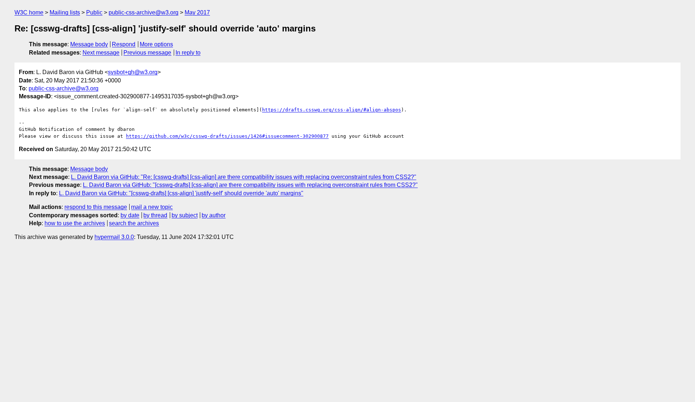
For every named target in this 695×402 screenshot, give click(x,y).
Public (94, 12)
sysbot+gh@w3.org (132, 72)
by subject (185, 215)
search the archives (134, 223)
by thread (155, 215)
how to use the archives (75, 223)
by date (130, 215)
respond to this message (95, 207)
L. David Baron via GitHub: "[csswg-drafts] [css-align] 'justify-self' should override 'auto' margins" (181, 193)
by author (214, 215)
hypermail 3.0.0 (114, 237)
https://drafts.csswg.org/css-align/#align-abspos (331, 109)
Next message (101, 53)
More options (156, 44)
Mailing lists (65, 12)
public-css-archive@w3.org (143, 12)
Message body (89, 44)
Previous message (147, 53)
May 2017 (197, 12)
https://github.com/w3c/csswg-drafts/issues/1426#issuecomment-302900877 (227, 136)
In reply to (188, 53)
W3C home (28, 12)
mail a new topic (152, 207)
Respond (123, 44)
